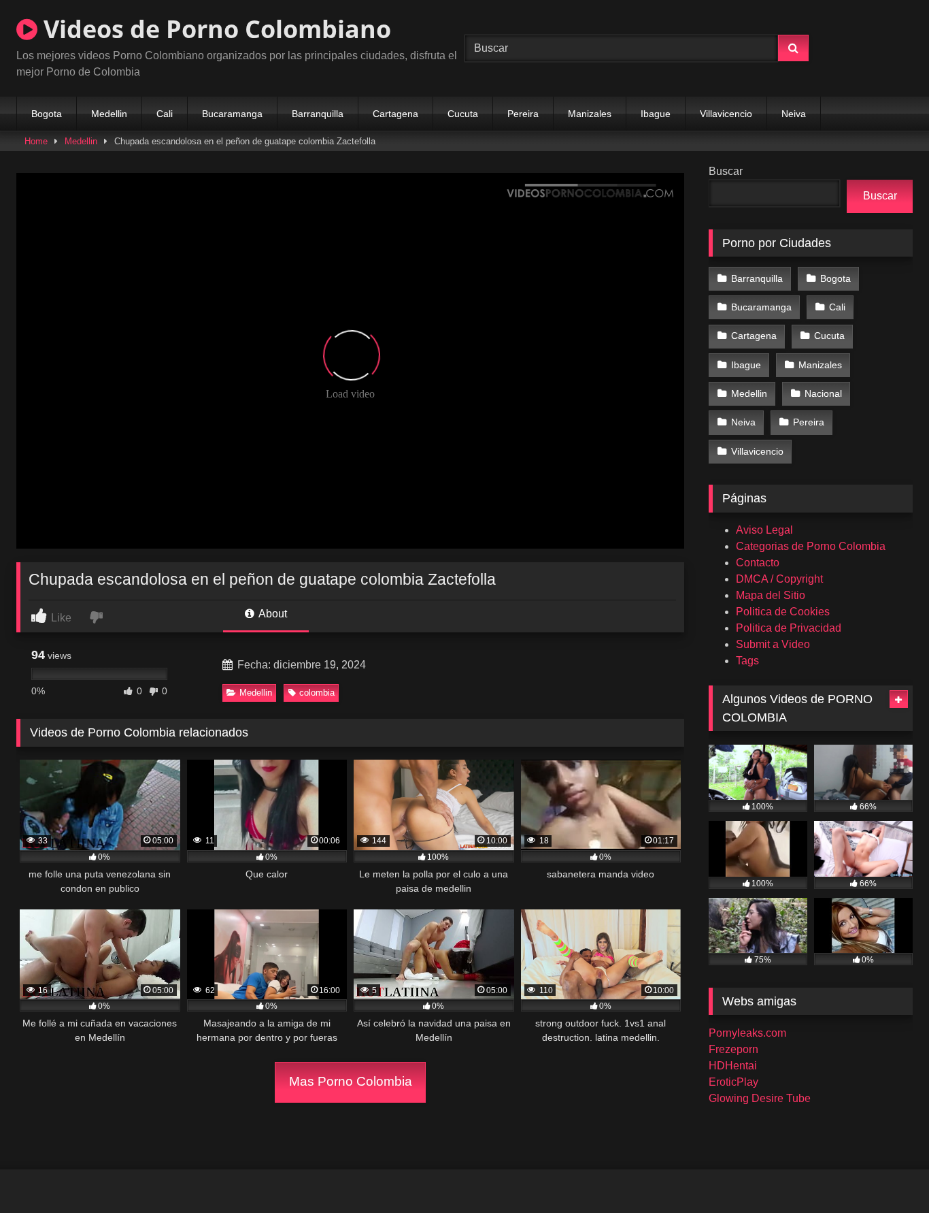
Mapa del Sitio (770, 595)
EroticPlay (733, 1082)
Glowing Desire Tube (760, 1098)
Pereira (523, 113)
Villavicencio (726, 113)
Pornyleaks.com (747, 1033)
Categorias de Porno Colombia (810, 546)
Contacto (757, 562)
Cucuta (462, 113)
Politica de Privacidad (788, 628)
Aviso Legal (764, 530)
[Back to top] (887, 1172)
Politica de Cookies (783, 611)
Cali (164, 113)
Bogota (46, 113)
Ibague (656, 113)
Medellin (109, 113)
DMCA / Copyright (779, 579)
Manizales (589, 113)
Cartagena (395, 113)
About (271, 613)
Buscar (726, 171)
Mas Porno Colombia (350, 1081)
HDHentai (733, 1065)
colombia (317, 693)
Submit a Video (773, 644)
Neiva (793, 113)
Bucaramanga (232, 113)
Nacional (823, 393)
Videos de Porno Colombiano (214, 29)
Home (36, 141)
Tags (747, 660)
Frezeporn (733, 1049)
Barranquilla (317, 113)
